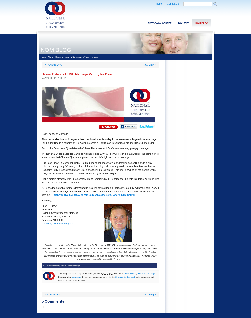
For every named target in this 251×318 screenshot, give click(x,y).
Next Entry (149, 64)
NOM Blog (201, 23)
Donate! (183, 23)
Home (159, 3)
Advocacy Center (160, 23)
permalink (76, 277)
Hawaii (133, 273)
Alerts (50, 57)
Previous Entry (53, 64)
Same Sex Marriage (146, 273)
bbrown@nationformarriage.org (58, 223)
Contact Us (173, 3)
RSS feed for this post (125, 277)
